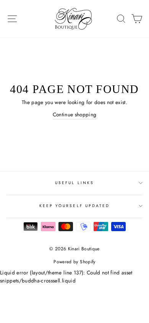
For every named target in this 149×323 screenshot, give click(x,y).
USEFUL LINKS (74, 183)
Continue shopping (75, 114)
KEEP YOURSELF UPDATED (74, 206)
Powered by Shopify (74, 261)
